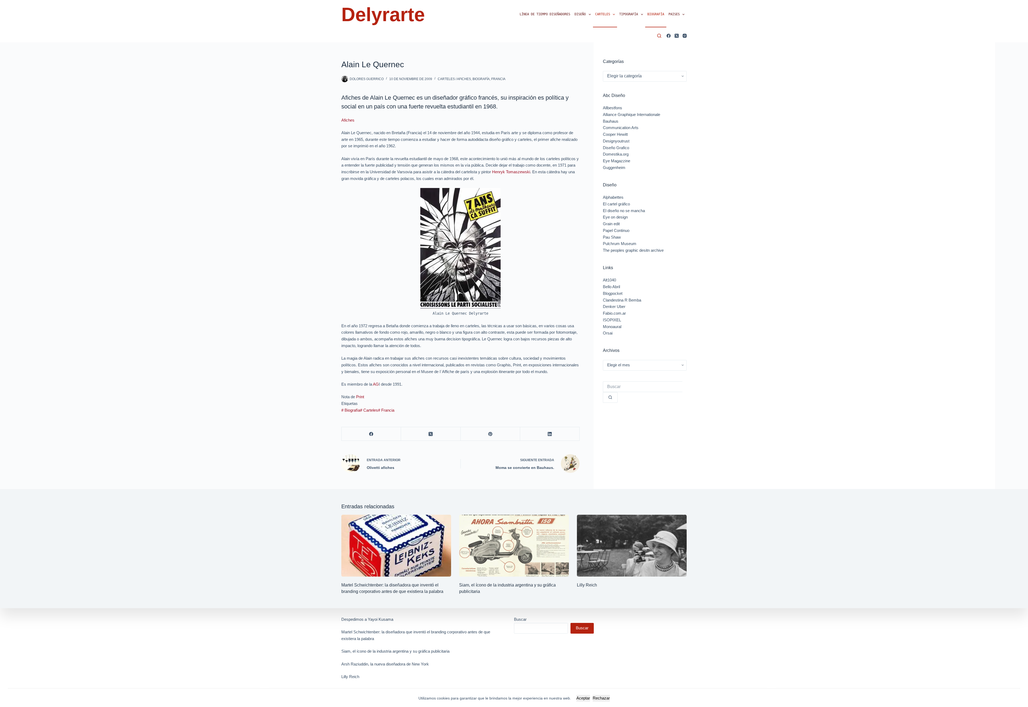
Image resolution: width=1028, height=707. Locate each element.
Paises (674, 14)
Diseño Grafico (616, 147)
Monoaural (612, 326)
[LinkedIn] (550, 434)
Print (360, 396)
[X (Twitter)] (677, 36)
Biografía (655, 14)
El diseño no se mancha (624, 210)
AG (376, 384)
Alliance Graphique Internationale (631, 114)
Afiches (347, 120)
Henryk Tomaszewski (511, 172)
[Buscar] (659, 36)
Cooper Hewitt (615, 134)
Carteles (602, 14)
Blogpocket (612, 293)
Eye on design (615, 217)
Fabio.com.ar (614, 313)
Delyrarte (383, 14)
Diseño (580, 14)
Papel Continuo (616, 230)
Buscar (520, 619)
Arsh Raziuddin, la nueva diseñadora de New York (385, 664)
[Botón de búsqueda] (610, 397)
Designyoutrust (616, 141)
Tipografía (628, 14)
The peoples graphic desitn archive (633, 250)
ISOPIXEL (612, 320)
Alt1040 (609, 280)
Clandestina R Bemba (622, 300)
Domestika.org (616, 154)
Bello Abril (611, 286)
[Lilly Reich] (632, 546)
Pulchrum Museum (619, 243)
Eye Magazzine (616, 161)
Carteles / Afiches (454, 79)
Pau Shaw (612, 237)
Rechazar (601, 698)
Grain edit (611, 223)
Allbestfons (612, 108)
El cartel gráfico (616, 204)
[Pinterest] (490, 434)
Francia (498, 79)
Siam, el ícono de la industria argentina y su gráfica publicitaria (395, 651)
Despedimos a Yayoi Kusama (367, 619)
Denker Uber (614, 306)
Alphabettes (613, 197)
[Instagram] (685, 36)
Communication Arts (620, 127)
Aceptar (583, 698)
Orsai (608, 333)
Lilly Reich (587, 585)
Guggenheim (614, 167)
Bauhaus (610, 121)
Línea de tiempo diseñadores (545, 14)
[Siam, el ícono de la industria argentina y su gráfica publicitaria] (514, 546)
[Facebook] (669, 36)
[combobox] (642, 386)
